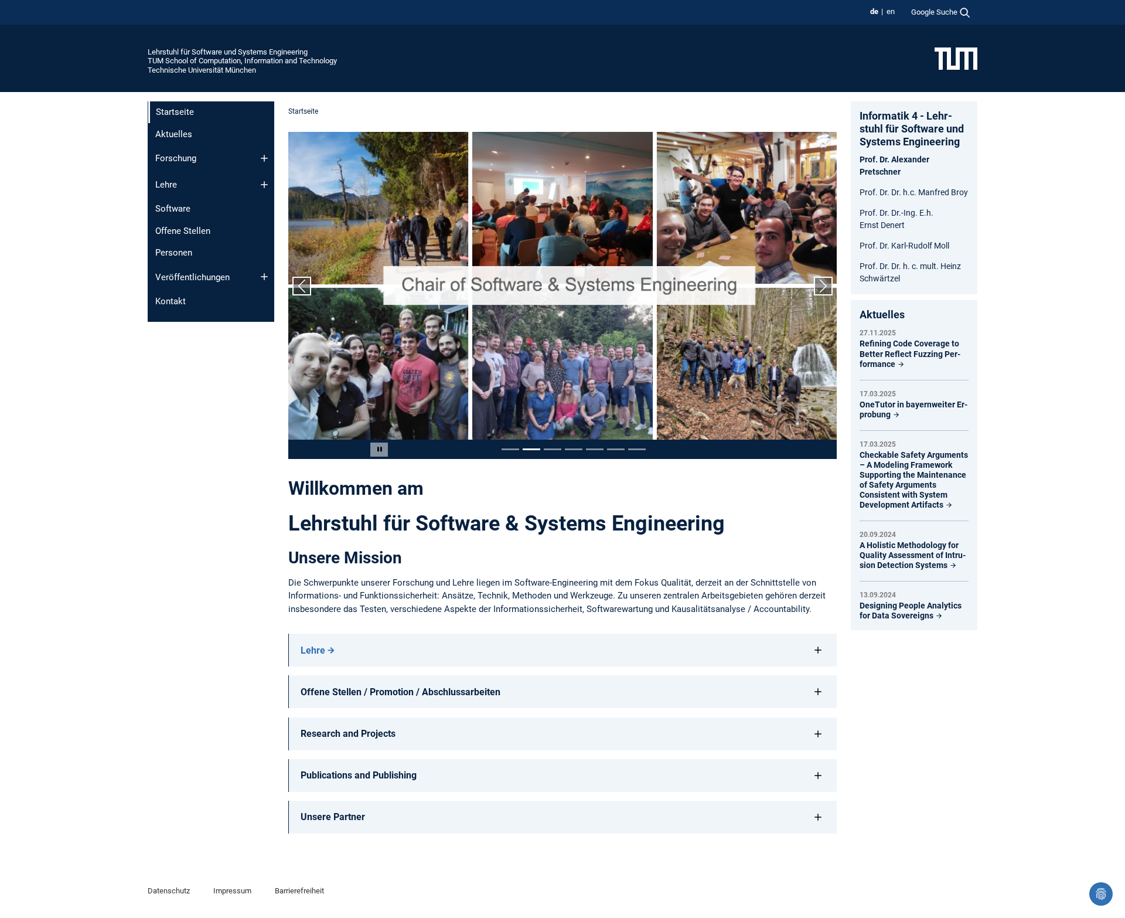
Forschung (175, 158)
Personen (173, 252)
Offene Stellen (182, 231)
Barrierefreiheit (299, 890)
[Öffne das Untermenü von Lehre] (264, 185)
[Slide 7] (637, 449)
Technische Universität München (202, 70)
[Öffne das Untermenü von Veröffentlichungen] (264, 277)
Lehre (166, 184)
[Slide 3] (552, 449)
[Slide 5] (595, 449)
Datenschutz (169, 890)
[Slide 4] (573, 449)
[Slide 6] (616, 449)
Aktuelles (173, 134)
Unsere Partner (333, 816)
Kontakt (170, 301)
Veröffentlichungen (192, 277)
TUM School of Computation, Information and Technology (242, 60)
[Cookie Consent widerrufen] (1101, 894)
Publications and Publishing (359, 775)
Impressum (232, 890)
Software (172, 208)
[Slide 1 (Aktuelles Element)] (510, 449)
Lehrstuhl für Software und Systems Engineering (228, 51)
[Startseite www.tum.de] (956, 58)
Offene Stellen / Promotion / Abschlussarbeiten (400, 692)
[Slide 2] (531, 449)
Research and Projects (348, 733)
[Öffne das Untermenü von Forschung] (264, 158)
